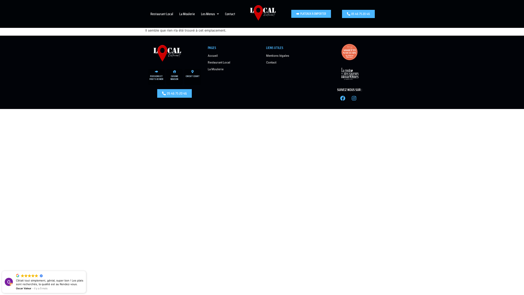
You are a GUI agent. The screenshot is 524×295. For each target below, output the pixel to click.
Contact (230, 14)
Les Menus (208, 14)
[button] (210, 14)
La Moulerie (187, 14)
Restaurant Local (161, 14)
